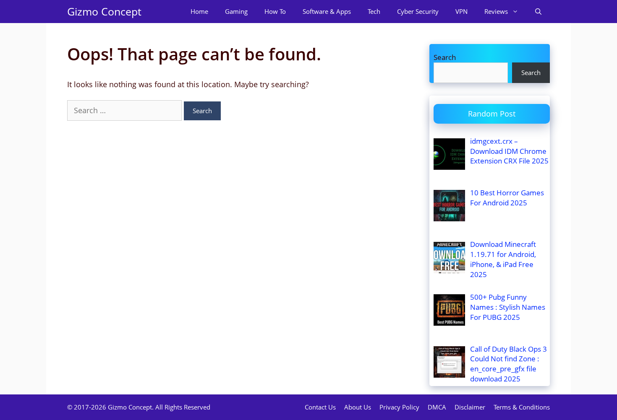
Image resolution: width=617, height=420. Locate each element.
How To (275, 11)
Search (445, 57)
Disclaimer (470, 407)
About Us (357, 407)
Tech (374, 11)
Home (199, 11)
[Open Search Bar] (538, 11)
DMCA (437, 407)
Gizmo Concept (104, 11)
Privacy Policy (399, 407)
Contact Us (320, 407)
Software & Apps (327, 11)
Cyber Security (418, 11)
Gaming (236, 11)
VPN (461, 11)
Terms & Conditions (522, 407)
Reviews (496, 11)
